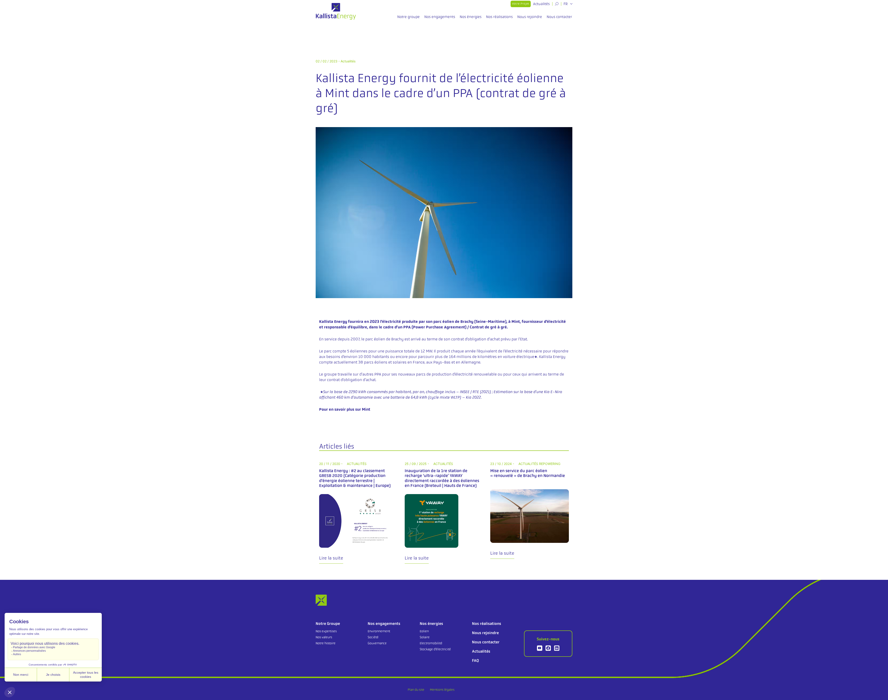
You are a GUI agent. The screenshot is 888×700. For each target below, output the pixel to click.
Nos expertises (326, 631)
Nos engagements (439, 16)
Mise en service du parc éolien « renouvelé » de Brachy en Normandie (527, 473)
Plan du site (416, 690)
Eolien (424, 631)
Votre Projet (520, 4)
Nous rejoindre (529, 16)
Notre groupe (408, 16)
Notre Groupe (328, 623)
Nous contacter (559, 16)
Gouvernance (377, 643)
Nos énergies (470, 16)
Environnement (379, 631)
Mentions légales (442, 690)
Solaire (425, 637)
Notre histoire (326, 643)
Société (373, 637)
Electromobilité (431, 643)
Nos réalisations (499, 16)
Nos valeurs (324, 637)
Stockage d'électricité (435, 649)
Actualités (541, 3)
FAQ (475, 660)
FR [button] (566, 4)
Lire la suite (331, 558)
